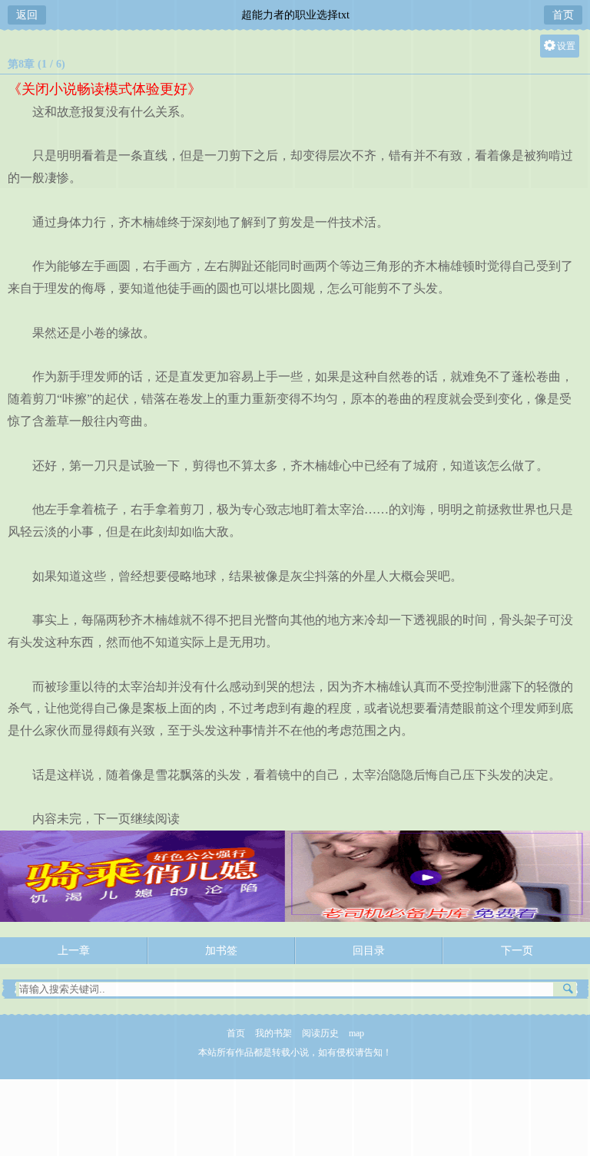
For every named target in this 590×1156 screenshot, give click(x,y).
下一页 (517, 950)
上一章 (74, 950)
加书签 (221, 950)
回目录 (369, 950)
